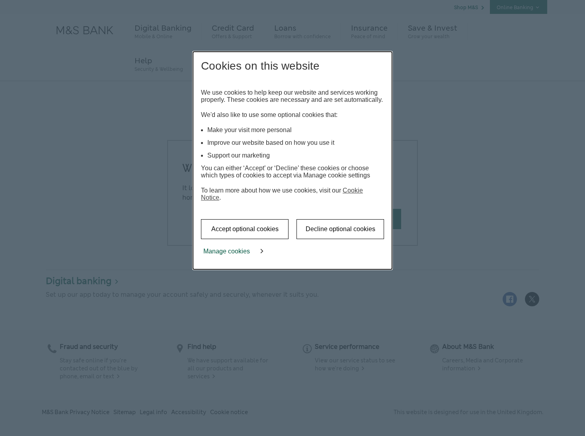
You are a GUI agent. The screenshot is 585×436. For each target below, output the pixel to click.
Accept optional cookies (245, 229)
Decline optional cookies (340, 229)
